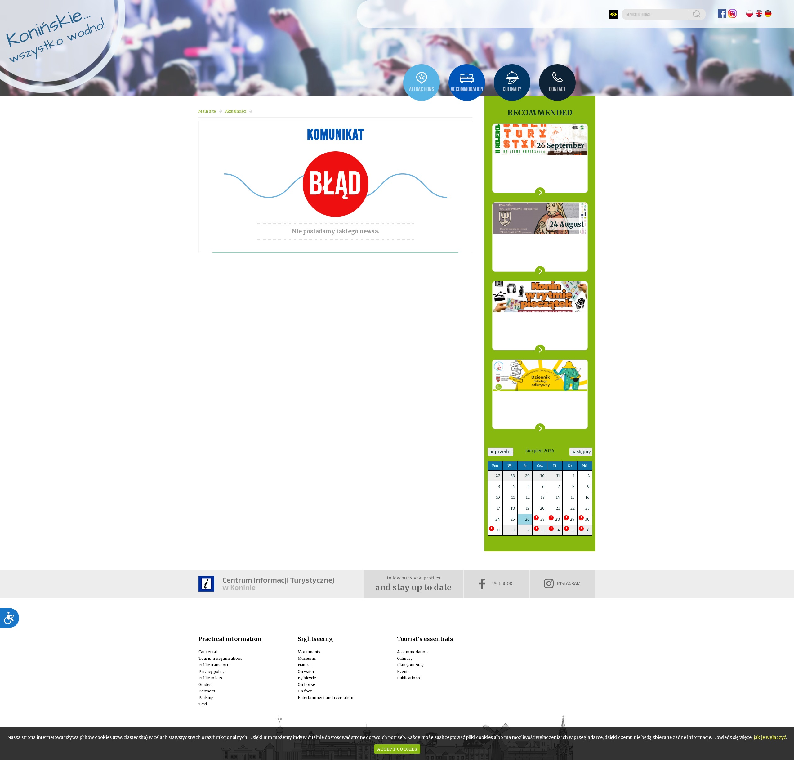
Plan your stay (410, 665)
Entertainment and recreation (325, 697)
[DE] (768, 13)
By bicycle (307, 678)
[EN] (758, 13)
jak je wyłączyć (770, 737)
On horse (306, 684)
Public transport (213, 665)
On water (306, 671)
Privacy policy (211, 671)
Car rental (207, 652)
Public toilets (210, 678)
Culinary (405, 658)
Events (403, 671)
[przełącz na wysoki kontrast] (613, 14)
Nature (304, 665)
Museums (307, 658)
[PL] (749, 13)
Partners (206, 691)
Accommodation (412, 652)
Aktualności (235, 111)
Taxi (202, 704)
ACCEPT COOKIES (397, 749)
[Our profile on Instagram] (732, 13)
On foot (305, 691)
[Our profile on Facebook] (722, 13)
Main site (207, 111)
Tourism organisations (220, 658)
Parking (206, 697)
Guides (205, 684)
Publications (408, 678)
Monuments (309, 652)
